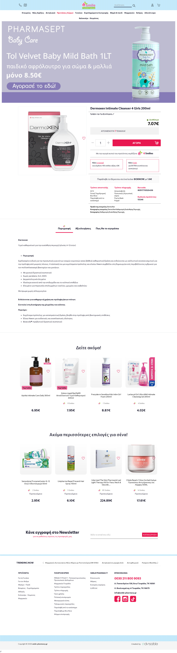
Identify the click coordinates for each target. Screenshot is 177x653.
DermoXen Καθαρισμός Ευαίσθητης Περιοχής (124, 209)
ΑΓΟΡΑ (137, 142)
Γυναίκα (78, 13)
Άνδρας (139, 13)
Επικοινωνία (95, 578)
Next (158, 563)
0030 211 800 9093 (127, 578)
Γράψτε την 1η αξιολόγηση (101, 114)
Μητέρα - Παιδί (24, 585)
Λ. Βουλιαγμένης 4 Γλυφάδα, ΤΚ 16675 (132, 588)
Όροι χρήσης (59, 594)
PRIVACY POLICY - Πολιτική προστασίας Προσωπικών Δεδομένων (70, 579)
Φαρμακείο (129, 13)
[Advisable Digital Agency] (144, 644)
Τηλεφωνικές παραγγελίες (64, 604)
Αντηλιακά (50, 13)
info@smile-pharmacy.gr (125, 593)
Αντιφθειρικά (132, 563)
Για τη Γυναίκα (23, 578)
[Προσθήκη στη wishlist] (48, 371)
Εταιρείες (26, 13)
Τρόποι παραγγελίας (62, 587)
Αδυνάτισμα (150, 13)
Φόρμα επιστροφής (62, 614)
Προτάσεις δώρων (65, 13)
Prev (43, 563)
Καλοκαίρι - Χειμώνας (89, 18)
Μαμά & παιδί (116, 13)
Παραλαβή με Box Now (63, 611)
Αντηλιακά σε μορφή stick (112, 563)
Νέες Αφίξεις (38, 13)
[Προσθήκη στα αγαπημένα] (83, 138)
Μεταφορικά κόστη (61, 601)
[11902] (52, 140)
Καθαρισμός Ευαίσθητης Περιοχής (112, 212)
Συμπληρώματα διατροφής (96, 13)
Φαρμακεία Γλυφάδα (62, 583)
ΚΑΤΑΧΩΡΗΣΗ (150, 534)
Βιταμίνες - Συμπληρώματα (28, 588)
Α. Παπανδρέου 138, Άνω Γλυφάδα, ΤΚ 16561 (134, 583)
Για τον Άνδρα (23, 581)
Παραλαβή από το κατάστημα (65, 607)
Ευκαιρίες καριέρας (97, 585)
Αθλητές (21, 592)
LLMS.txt (93, 588)
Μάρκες (93, 581)
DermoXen (111, 207)
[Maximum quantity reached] (108, 142)
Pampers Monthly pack (151, 563)
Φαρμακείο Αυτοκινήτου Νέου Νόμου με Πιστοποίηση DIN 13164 (71, 563)
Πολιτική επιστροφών (62, 597)
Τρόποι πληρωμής (61, 590)
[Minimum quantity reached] (92, 142)
